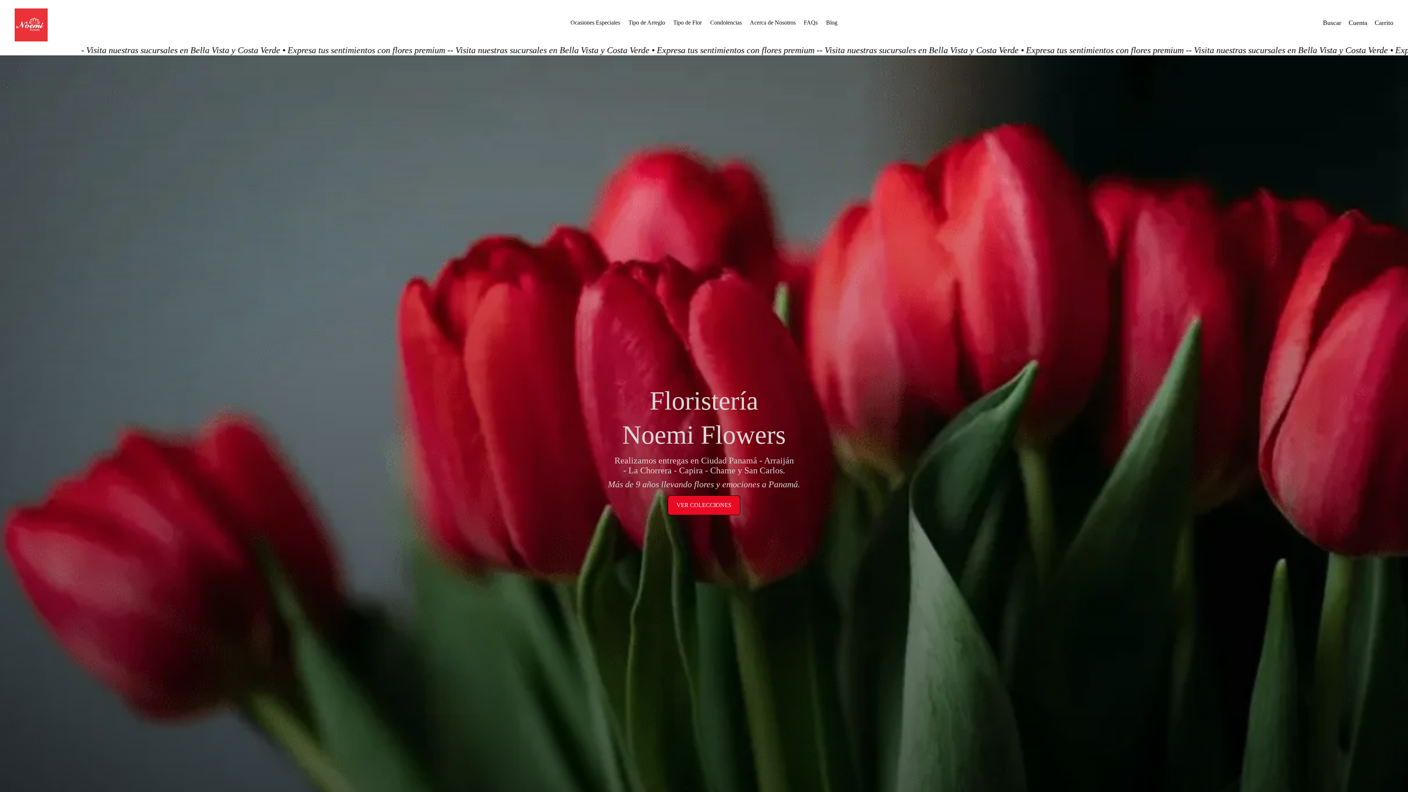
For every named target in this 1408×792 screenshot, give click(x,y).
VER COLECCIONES (704, 505)
